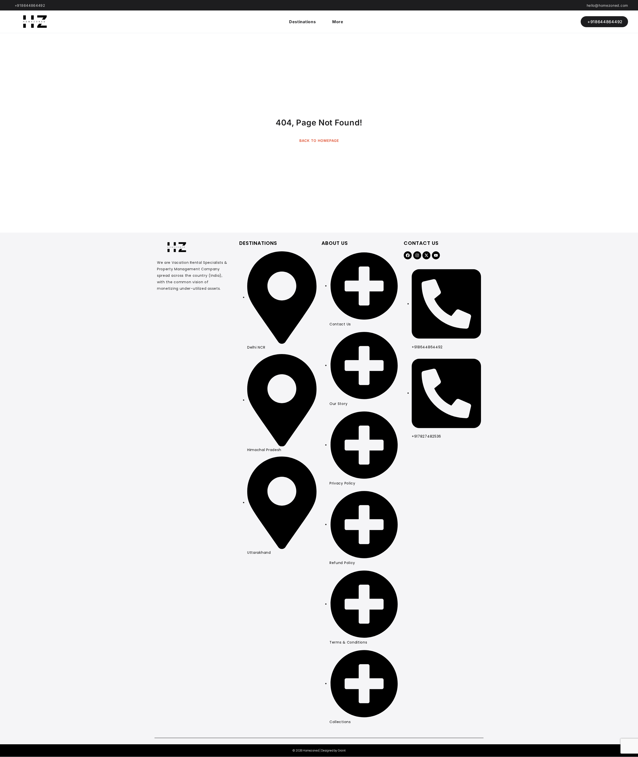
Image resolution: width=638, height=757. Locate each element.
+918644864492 (30, 5)
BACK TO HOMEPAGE (319, 140)
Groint (341, 750)
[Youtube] (436, 255)
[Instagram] (417, 255)
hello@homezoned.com (607, 5)
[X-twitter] (426, 255)
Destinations (302, 21)
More (337, 21)
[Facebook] (408, 255)
